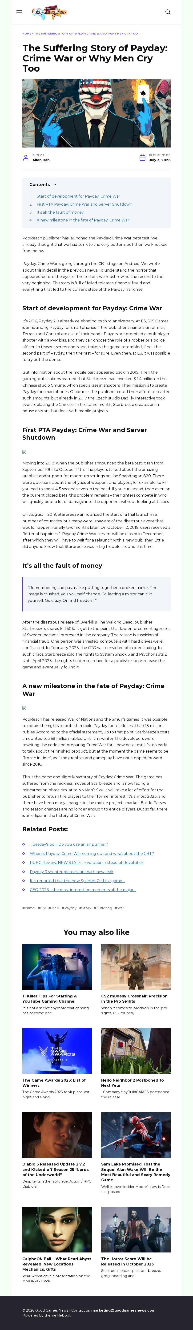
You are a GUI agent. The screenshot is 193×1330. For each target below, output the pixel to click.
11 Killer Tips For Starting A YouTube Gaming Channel (49, 999)
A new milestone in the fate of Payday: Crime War (83, 220)
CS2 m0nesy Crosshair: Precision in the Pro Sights (134, 999)
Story (86, 908)
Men (55, 908)
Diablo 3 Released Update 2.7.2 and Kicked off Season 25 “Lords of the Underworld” (55, 1169)
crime (30, 908)
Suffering (104, 908)
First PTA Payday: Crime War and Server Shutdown (84, 204)
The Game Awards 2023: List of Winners (54, 1082)
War (120, 908)
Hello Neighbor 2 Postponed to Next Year (132, 1082)
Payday (70, 908)
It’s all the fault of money (60, 212)
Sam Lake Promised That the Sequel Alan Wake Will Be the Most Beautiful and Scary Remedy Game (135, 1172)
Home (26, 33)
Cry (43, 908)
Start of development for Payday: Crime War (78, 196)
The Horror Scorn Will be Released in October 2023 (127, 1261)
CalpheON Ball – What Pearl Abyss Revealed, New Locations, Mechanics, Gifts (56, 1264)
